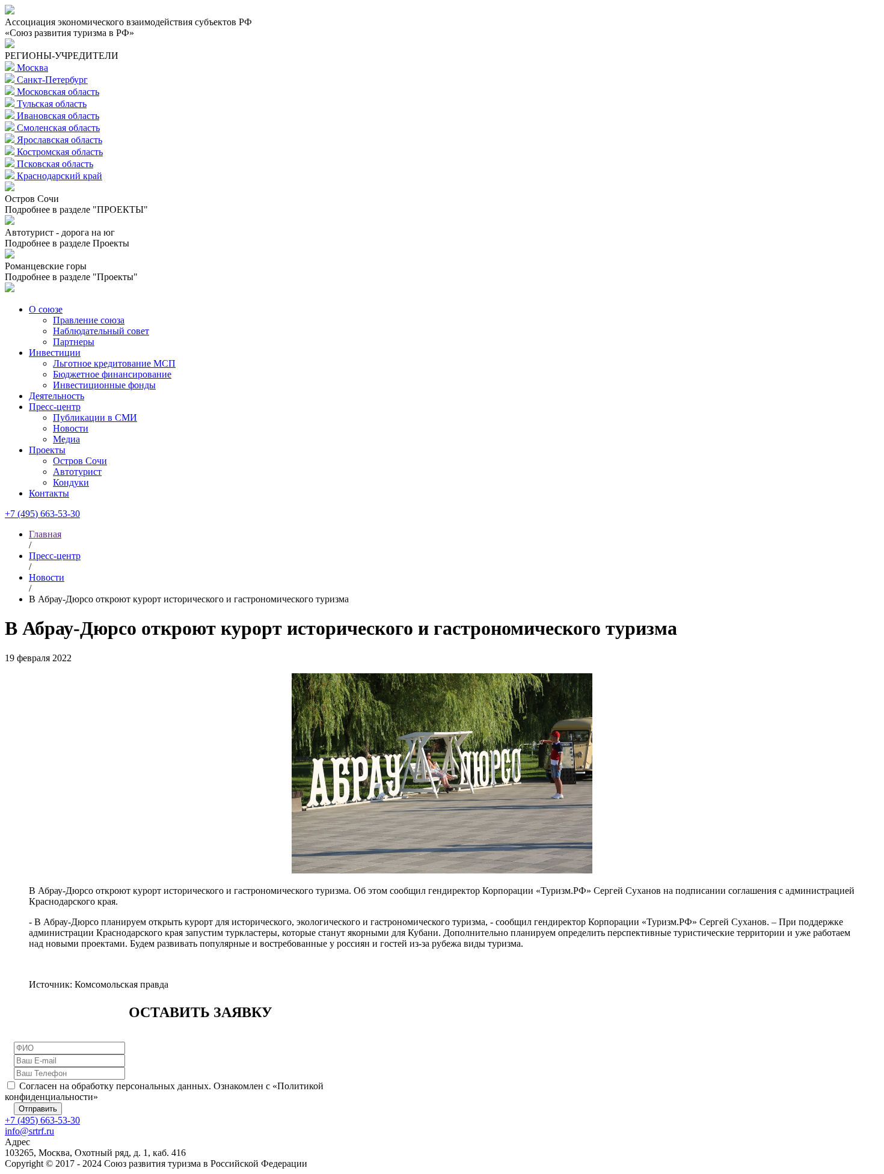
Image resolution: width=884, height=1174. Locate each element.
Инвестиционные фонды (104, 385)
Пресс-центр (55, 407)
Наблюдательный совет (101, 331)
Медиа (66, 439)
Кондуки (71, 482)
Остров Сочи (80, 461)
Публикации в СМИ (95, 417)
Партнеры (73, 342)
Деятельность (56, 396)
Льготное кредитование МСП (114, 363)
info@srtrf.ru (29, 1131)
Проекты (47, 450)
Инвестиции (55, 352)
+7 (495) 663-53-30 (42, 514)
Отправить (38, 1108)
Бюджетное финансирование (112, 374)
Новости (70, 428)
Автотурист (77, 471)
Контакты (49, 493)
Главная (45, 534)
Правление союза (88, 320)
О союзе (46, 309)
